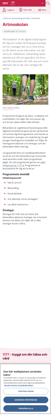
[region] (25, 389)
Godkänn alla (26, 408)
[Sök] (48, 3)
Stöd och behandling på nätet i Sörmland (22, 18)
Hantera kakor (26, 391)
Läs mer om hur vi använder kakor (18, 385)
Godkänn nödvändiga (26, 400)
